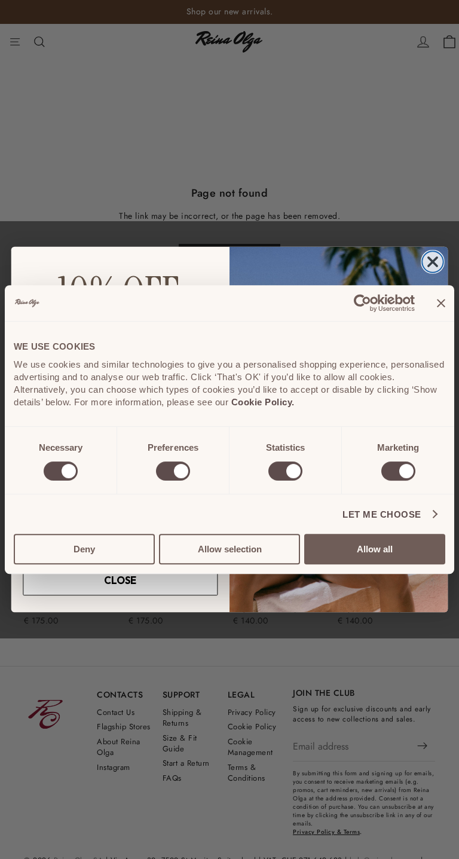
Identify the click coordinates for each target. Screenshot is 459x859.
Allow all (375, 549)
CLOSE (120, 581)
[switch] (173, 471)
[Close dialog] (432, 262)
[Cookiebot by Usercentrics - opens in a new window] (362, 303)
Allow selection (230, 549)
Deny (84, 549)
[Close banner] (441, 303)
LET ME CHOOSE (381, 514)
